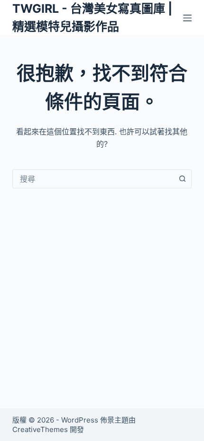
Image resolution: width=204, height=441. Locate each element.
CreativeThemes (40, 429)
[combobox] (93, 178)
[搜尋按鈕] (182, 179)
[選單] (187, 18)
